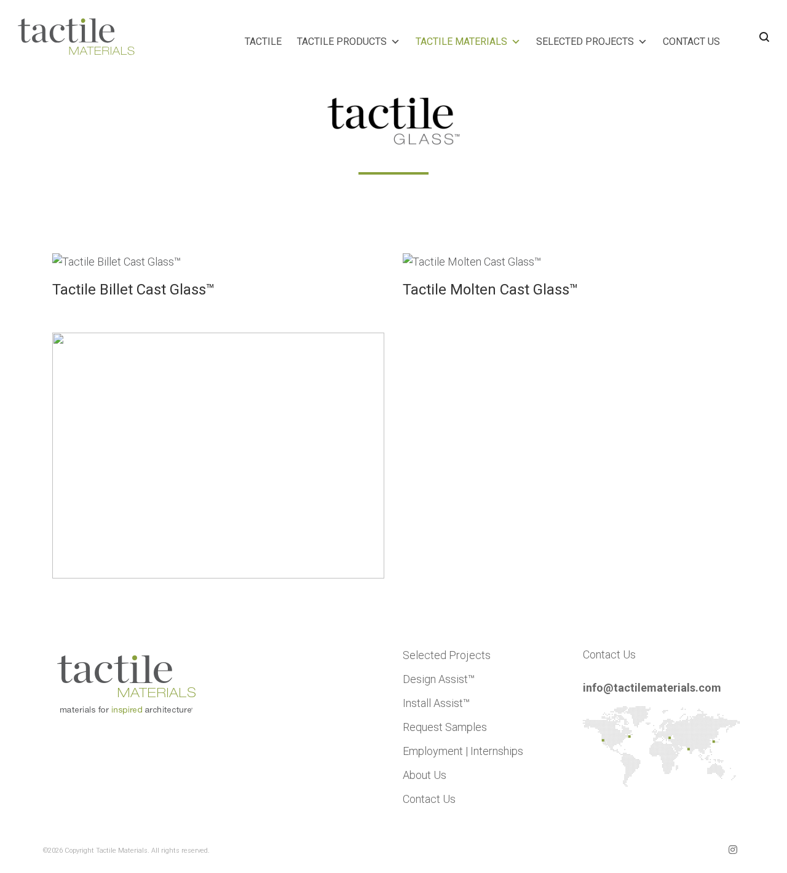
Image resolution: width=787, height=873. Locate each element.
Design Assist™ (439, 679)
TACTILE (263, 41)
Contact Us (429, 798)
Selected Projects (447, 655)
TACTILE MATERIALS (461, 41)
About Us (424, 774)
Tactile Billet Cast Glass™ (133, 289)
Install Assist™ (436, 703)
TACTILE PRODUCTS (342, 41)
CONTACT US (691, 41)
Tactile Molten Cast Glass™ (491, 289)
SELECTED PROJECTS (585, 41)
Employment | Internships (463, 751)
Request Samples (445, 727)
